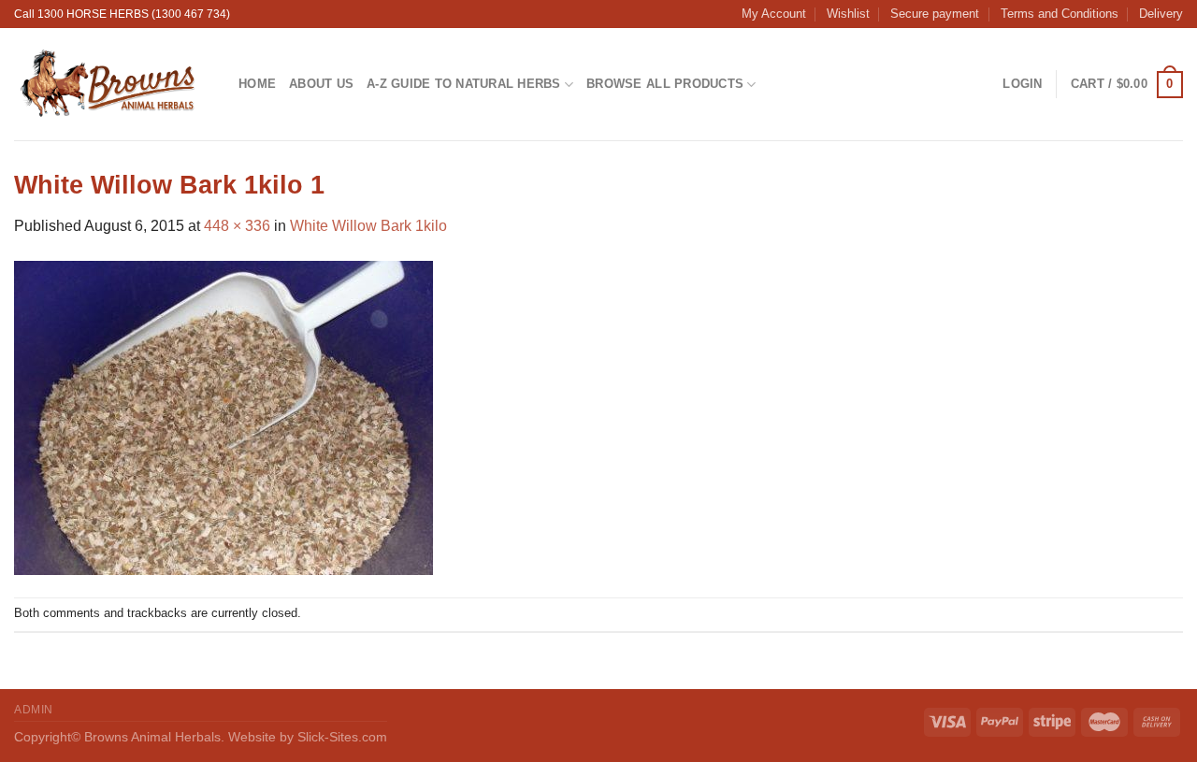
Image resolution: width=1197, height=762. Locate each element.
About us (321, 84)
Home (257, 84)
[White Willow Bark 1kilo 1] (223, 416)
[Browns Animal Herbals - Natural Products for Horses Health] (112, 84)
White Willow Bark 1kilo (368, 226)
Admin (33, 709)
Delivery (1161, 14)
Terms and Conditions (1059, 14)
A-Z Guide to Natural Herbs (464, 84)
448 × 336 (237, 226)
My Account (774, 14)
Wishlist (848, 14)
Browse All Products (664, 84)
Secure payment (934, 14)
